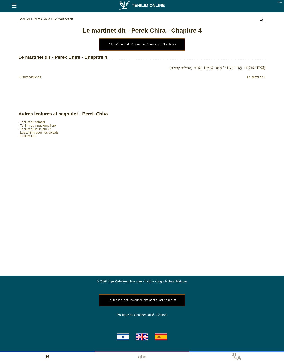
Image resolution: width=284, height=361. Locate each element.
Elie (151, 281)
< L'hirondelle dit (29, 77)
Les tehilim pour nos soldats (39, 132)
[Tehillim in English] (142, 336)
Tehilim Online (148, 5)
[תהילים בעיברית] (123, 336)
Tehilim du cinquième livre (38, 125)
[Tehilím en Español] (161, 336)
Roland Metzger (176, 281)
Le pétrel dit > (256, 77)
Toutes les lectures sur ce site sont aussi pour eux (142, 300)
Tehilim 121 (28, 136)
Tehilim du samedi (32, 122)
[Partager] (261, 19)
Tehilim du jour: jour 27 (35, 129)
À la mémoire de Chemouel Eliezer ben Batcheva (142, 44)
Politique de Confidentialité (135, 314)
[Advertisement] (142, 91)
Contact (161, 314)
